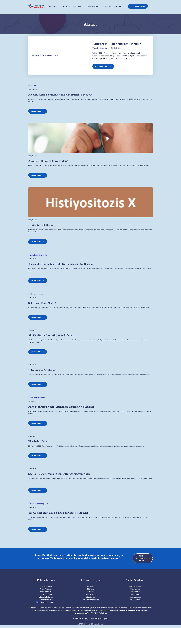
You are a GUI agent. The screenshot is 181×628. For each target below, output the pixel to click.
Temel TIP (51, 6)
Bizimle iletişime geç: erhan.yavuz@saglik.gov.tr (90, 618)
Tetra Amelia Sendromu (42, 369)
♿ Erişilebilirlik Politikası (46, 602)
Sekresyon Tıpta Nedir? (42, 302)
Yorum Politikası (46, 600)
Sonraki (42, 542)
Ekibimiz (90, 589)
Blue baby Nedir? (38, 441)
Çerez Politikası (45, 589)
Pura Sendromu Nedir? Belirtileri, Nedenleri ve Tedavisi (61, 406)
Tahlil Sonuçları (92, 6)
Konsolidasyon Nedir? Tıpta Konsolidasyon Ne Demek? (61, 263)
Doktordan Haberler (96, 624)
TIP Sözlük (107, 6)
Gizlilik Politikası (46, 586)
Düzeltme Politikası (46, 597)
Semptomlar (135, 592)
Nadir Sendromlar (135, 586)
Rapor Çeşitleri (135, 600)
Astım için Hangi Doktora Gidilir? (48, 160)
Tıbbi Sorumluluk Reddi (90, 600)
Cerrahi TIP (78, 6)
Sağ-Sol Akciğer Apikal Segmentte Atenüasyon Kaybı (59, 473)
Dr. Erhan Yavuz (103, 48)
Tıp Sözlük (135, 594)
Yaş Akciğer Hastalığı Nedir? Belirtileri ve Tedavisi (58, 512)
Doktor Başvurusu (90, 594)
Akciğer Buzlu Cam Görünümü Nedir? (51, 335)
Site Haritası (90, 597)
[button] (150, 6)
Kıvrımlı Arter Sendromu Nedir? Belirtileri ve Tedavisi (60, 94)
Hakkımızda (118, 6)
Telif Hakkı (90, 586)
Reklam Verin (90, 592)
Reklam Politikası (45, 594)
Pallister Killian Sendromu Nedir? (116, 44)
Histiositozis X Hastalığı (42, 224)
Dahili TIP (64, 6)
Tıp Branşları (135, 589)
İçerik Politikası (45, 592)
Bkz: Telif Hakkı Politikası (96, 613)
